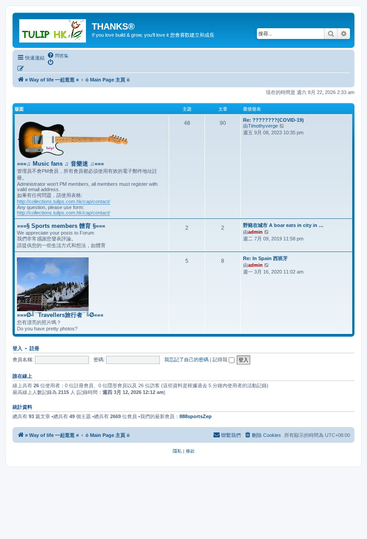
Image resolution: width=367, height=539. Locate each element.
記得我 (221, 359)
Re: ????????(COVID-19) (273, 120)
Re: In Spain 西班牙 (265, 258)
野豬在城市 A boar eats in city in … (283, 225)
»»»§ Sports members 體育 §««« (61, 225)
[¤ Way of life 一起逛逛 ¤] (53, 29)
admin (255, 232)
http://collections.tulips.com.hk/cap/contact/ (63, 201)
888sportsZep (195, 416)
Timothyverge (263, 125)
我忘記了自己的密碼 (186, 359)
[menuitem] (57, 55)
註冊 (34, 348)
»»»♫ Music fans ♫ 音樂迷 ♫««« (60, 163)
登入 (17, 348)
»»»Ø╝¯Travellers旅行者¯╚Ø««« (60, 315)
